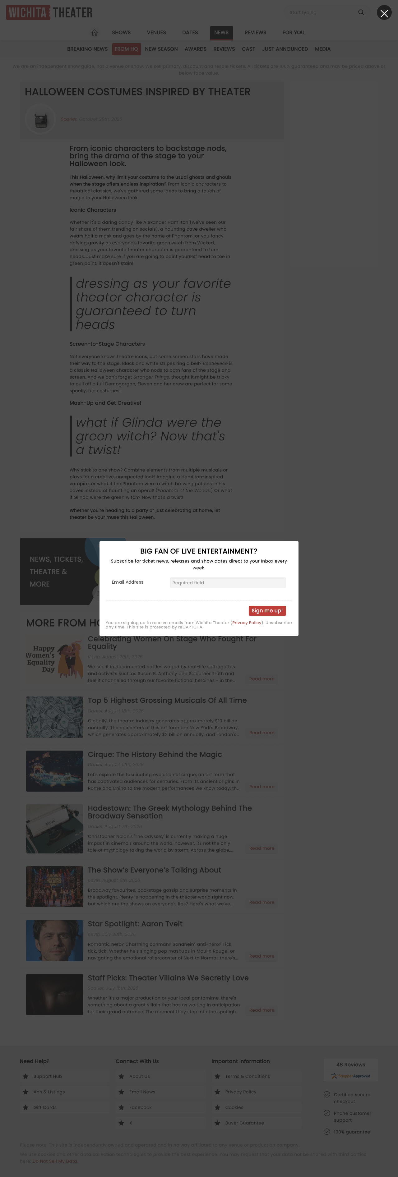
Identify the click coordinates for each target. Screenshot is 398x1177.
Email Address (127, 582)
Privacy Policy (246, 623)
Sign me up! (267, 610)
